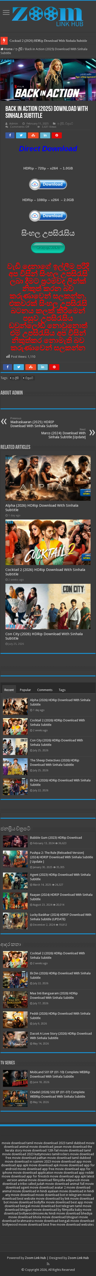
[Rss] (48, 1264)
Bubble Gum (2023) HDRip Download (56, 837)
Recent (9, 690)
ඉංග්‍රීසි (18, 49)
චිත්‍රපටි (69, 123)
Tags (62, 690)
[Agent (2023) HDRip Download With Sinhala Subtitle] (15, 881)
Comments (44, 690)
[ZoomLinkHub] (48, 15)
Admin (13, 123)
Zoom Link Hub (35, 1258)
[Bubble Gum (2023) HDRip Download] (15, 841)
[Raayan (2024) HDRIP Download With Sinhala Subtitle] (15, 901)
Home (8, 49)
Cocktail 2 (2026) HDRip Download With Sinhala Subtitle (48, 40)
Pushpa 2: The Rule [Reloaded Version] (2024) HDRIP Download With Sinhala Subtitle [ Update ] (61, 857)
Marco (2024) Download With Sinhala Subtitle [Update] (63, 433)
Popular (25, 690)
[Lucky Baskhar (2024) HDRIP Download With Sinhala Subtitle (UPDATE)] (15, 921)
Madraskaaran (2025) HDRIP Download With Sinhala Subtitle (34, 422)
